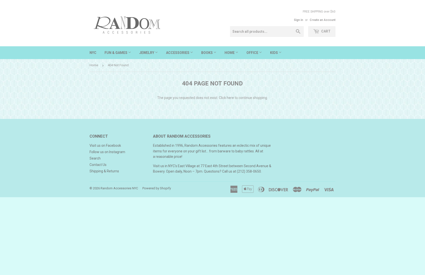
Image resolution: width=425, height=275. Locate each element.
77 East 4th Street (214, 166)
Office (252, 53)
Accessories (178, 53)
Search (95, 158)
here (230, 98)
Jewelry (147, 53)
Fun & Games (116, 53)
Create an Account (322, 20)
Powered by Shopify (156, 188)
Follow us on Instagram (107, 152)
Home (230, 53)
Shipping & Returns (104, 171)
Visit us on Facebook (105, 145)
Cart (325, 31)
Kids (274, 53)
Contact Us (98, 165)
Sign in (298, 20)
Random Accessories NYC (119, 188)
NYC (93, 53)
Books (207, 53)
